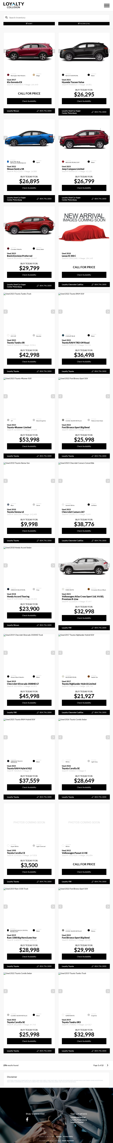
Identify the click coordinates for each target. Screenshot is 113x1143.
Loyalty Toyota (13, 371)
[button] (53, 51)
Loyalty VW (67, 628)
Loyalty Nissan (13, 111)
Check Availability (29, 101)
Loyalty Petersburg (79, 1120)
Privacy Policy (68, 1136)
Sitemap (58, 1136)
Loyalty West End (78, 1117)
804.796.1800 (46, 111)
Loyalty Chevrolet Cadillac (72, 284)
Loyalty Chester (77, 1122)
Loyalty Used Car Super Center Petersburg (71, 112)
